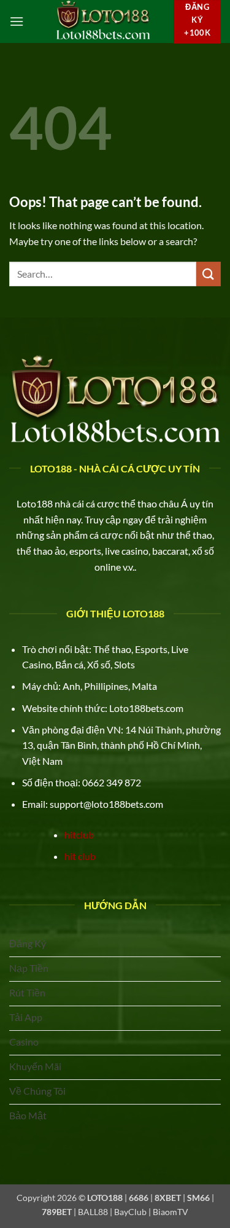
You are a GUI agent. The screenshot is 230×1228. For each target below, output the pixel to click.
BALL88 (93, 1211)
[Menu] (16, 21)
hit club (80, 856)
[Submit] (208, 274)
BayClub (130, 1211)
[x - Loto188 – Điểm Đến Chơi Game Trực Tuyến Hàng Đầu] (103, 21)
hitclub (79, 834)
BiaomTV (170, 1211)
